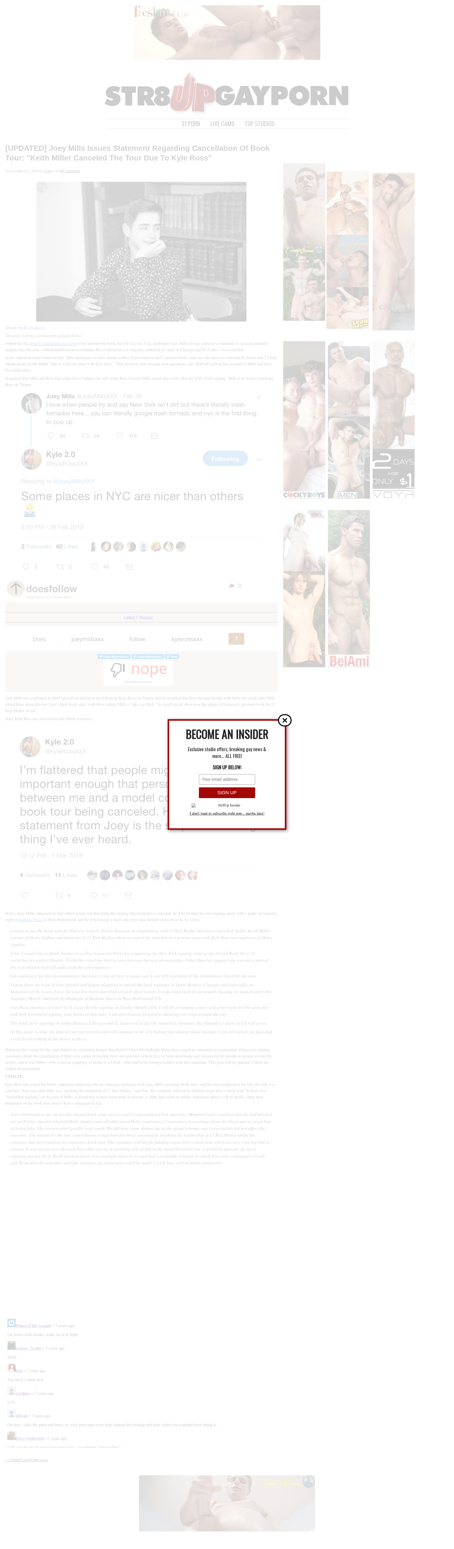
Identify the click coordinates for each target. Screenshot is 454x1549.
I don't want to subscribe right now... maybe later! (227, 813)
